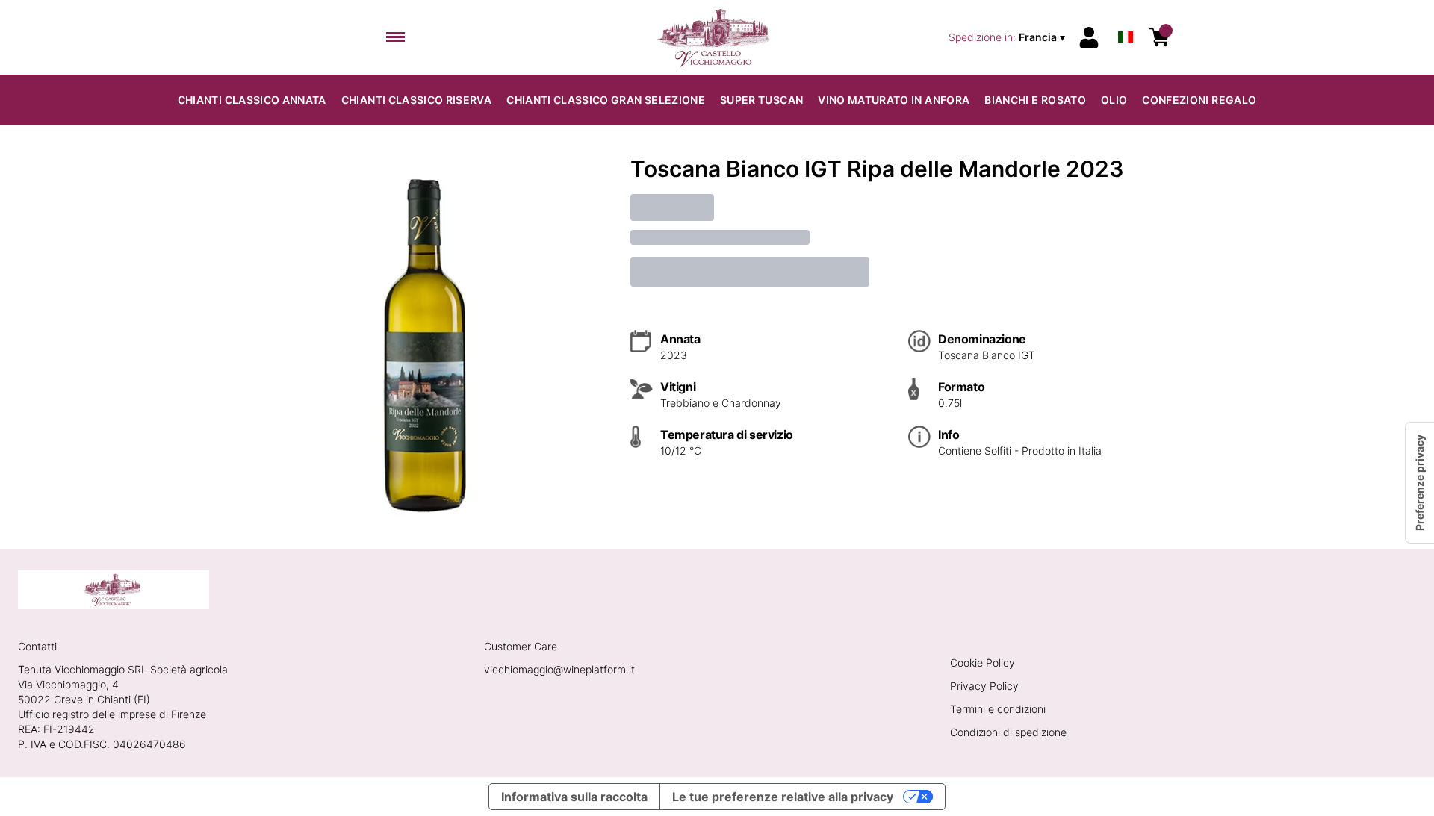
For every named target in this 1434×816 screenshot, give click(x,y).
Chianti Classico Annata (252, 99)
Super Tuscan (761, 99)
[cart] (1159, 37)
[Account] (1088, 37)
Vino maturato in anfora (893, 99)
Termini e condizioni (998, 709)
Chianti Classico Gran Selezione (605, 99)
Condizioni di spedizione (1008, 732)
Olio (1114, 99)
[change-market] (1008, 37)
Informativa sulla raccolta (574, 796)
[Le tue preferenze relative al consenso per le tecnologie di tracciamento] (1420, 483)
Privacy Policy (984, 685)
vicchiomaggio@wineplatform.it (559, 669)
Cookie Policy (982, 662)
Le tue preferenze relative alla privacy (782, 796)
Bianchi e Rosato (1035, 99)
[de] (1125, 17)
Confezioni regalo (1199, 99)
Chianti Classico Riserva (416, 99)
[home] (717, 37)
